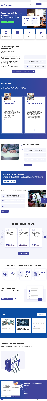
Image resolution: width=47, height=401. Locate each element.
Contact (43, 4)
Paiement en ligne (36, 1)
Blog (30, 4)
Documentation (38, 4)
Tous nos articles (41, 314)
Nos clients (21, 4)
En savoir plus (7, 130)
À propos (25, 4)
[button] (2, 237)
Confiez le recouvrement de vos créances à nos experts (23, 71)
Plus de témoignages (23, 253)
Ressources (33, 4)
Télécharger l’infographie (7, 298)
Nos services (15, 4)
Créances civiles (27, 383)
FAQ (28, 4)
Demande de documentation (7, 21)
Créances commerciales (26, 385)
